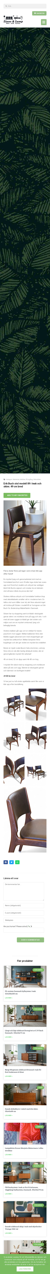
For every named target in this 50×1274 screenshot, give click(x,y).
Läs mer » (8, 998)
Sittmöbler (37, 479)
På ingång (29, 479)
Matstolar (16, 479)
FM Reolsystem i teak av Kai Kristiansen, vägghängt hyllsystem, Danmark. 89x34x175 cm (24, 1188)
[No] (47, 1264)
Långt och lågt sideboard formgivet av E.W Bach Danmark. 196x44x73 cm (24, 1031)
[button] (43, 22)
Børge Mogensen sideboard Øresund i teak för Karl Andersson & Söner (23, 1071)
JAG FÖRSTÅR (25, 1269)
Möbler (22, 479)
